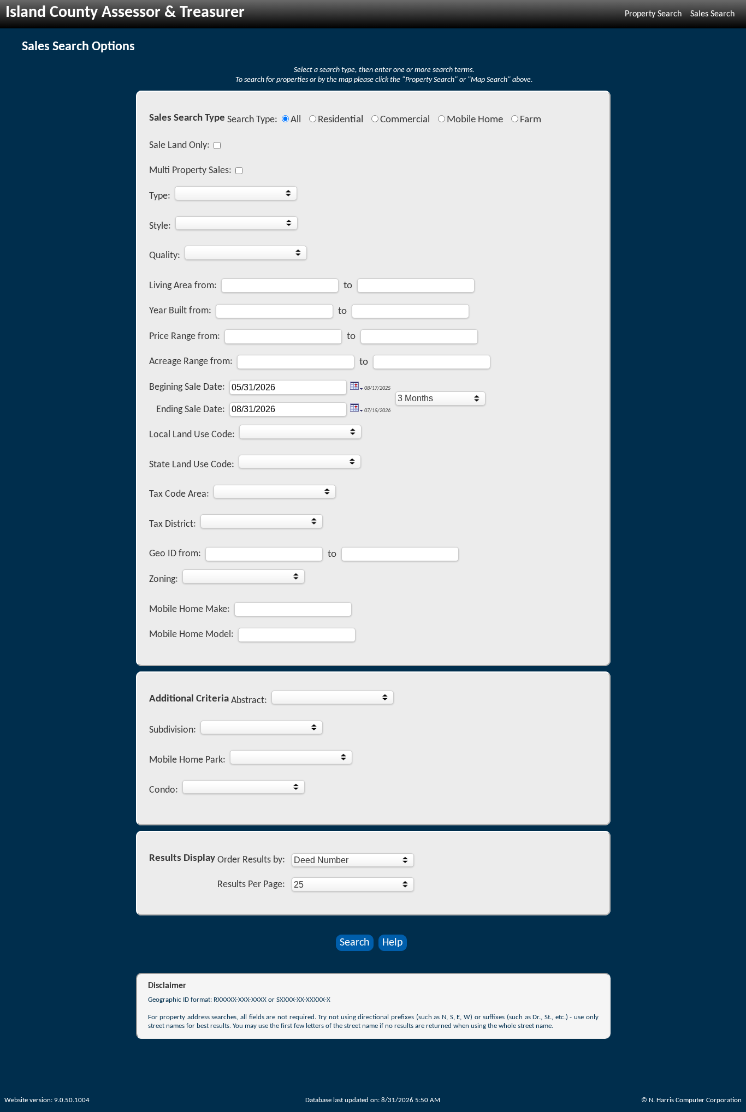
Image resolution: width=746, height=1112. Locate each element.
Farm (530, 120)
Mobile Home (475, 120)
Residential (340, 120)
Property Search (653, 14)
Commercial (405, 120)
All (296, 120)
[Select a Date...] (356, 388)
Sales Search (712, 14)
